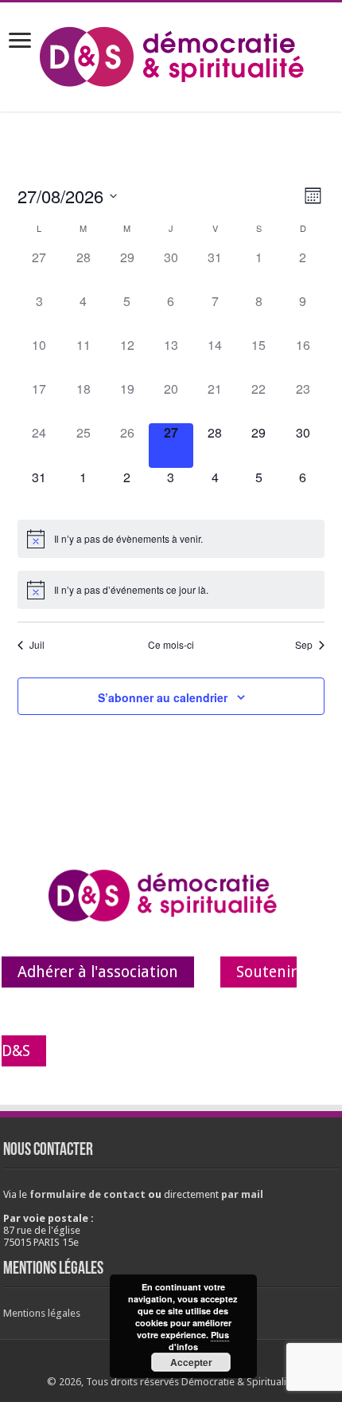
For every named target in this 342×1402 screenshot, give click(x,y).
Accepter (191, 1362)
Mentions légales (41, 1313)
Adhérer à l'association (97, 972)
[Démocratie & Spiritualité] (171, 54)
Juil (37, 644)
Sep (304, 644)
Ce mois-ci (171, 644)
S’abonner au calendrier (162, 697)
